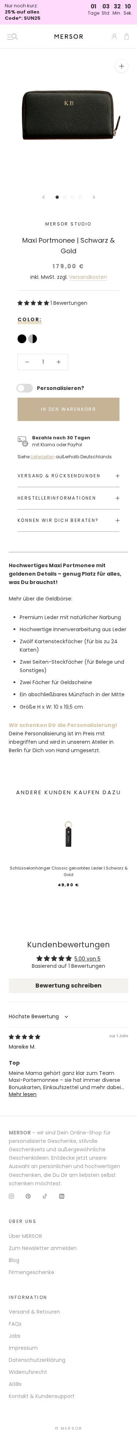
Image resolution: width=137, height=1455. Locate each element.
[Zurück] (43, 197)
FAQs (15, 1323)
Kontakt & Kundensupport (42, 1396)
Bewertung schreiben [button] (68, 985)
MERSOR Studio (68, 224)
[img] (24, 1037)
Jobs (14, 1336)
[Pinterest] (28, 1196)
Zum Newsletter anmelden (43, 1248)
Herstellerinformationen (57, 498)
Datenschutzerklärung (37, 1360)
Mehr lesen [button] (23, 1094)
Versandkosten (88, 277)
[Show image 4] (80, 197)
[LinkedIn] (61, 1196)
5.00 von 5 (87, 958)
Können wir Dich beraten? (58, 520)
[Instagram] (11, 1196)
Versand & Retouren (34, 1311)
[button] (34, 303)
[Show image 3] (72, 197)
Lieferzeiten (42, 457)
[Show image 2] (64, 197)
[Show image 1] (57, 197)
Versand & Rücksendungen (59, 476)
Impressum (23, 1348)
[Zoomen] (121, 66)
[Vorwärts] (94, 197)
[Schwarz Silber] (33, 339)
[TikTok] (44, 1196)
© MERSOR (69, 1428)
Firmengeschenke (31, 1272)
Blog (14, 1260)
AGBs (15, 1384)
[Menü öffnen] (12, 36)
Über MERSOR (25, 1236)
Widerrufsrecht (28, 1372)
